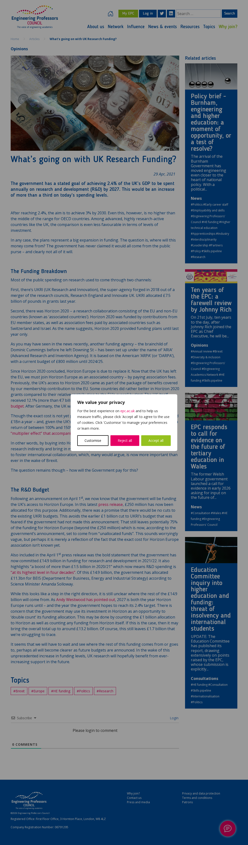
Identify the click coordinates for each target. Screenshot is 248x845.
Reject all (125, 440)
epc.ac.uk (127, 411)
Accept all (155, 440)
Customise (93, 440)
